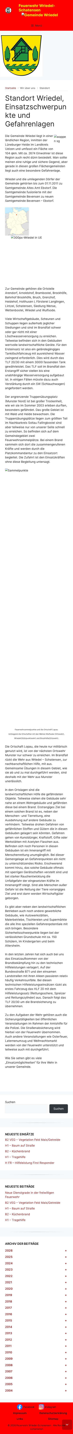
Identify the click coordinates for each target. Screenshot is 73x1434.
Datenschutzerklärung (53, 1413)
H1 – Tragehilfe (15, 1157)
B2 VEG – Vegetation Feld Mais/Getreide (32, 1139)
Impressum (19, 1413)
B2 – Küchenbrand (17, 1151)
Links (20, 1418)
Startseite (10, 88)
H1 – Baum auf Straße (20, 1145)
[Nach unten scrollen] (67, 1425)
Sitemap (53, 1418)
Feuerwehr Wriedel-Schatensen (37, 7)
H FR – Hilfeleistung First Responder (29, 1163)
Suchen (10, 1102)
